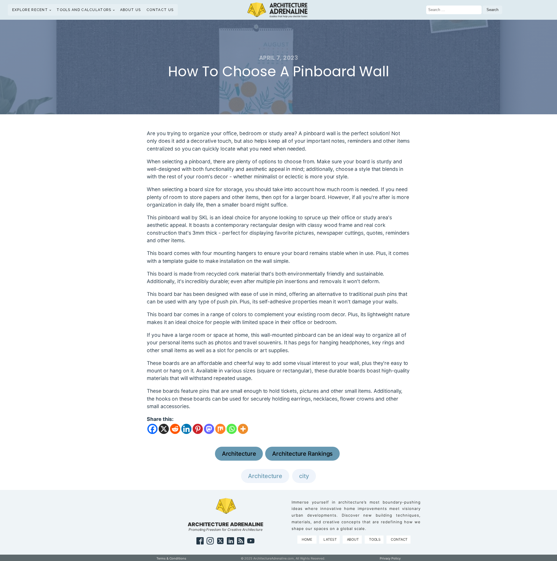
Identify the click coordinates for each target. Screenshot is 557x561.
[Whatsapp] (232, 429)
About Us (130, 10)
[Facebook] (152, 429)
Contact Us (160, 10)
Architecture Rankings (302, 453)
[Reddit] (175, 429)
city (304, 476)
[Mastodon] (209, 429)
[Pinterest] (198, 429)
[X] (164, 429)
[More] (243, 429)
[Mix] (220, 429)
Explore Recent (30, 10)
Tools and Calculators (84, 10)
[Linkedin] (186, 429)
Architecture (239, 453)
